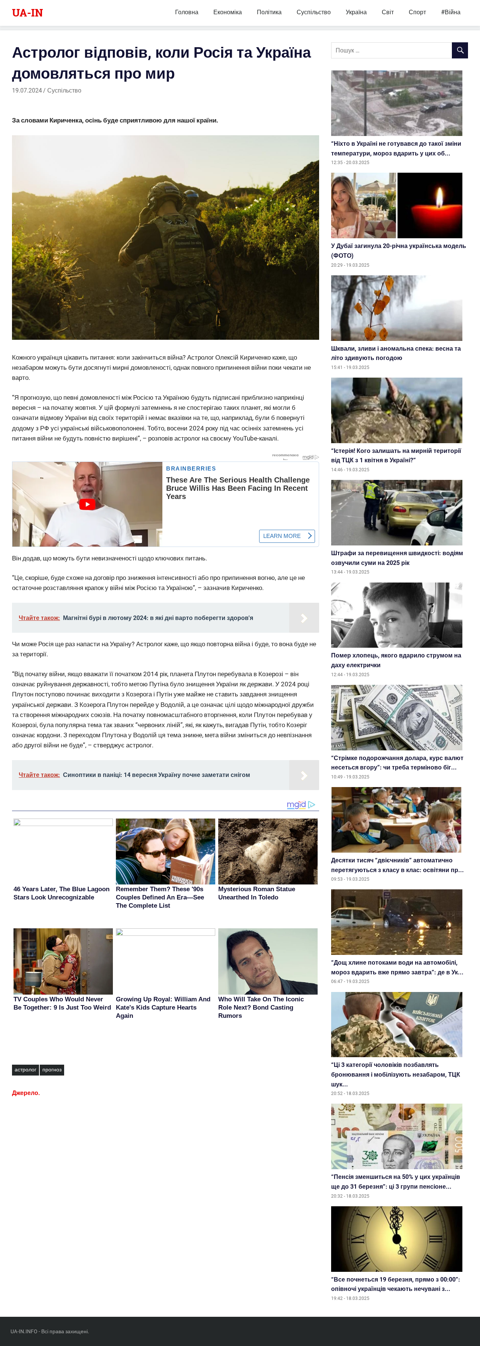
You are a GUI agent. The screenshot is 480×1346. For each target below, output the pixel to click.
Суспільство (314, 12)
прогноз (52, 1070)
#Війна (450, 12)
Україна (356, 12)
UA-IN (27, 12)
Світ (388, 12)
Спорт (417, 12)
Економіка (227, 12)
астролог (25, 1070)
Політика (269, 12)
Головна (186, 12)
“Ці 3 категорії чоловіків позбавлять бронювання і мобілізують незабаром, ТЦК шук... (395, 1074)
